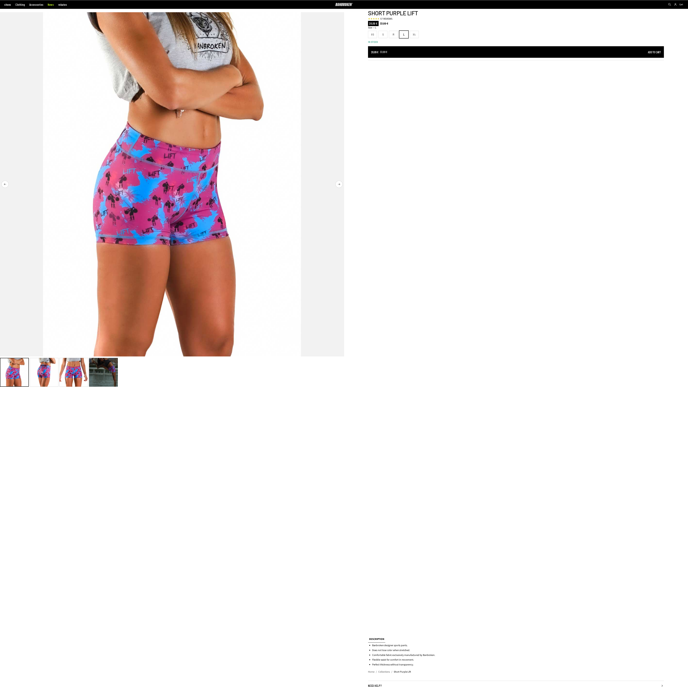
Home (371, 672)
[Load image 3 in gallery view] (73, 372)
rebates (62, 4)
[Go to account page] (675, 4)
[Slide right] (339, 184)
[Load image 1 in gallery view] (14, 372)
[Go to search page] (669, 4)
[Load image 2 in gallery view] (44, 372)
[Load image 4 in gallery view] (103, 372)
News (51, 4)
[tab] (376, 639)
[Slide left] (5, 184)
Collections (384, 672)
